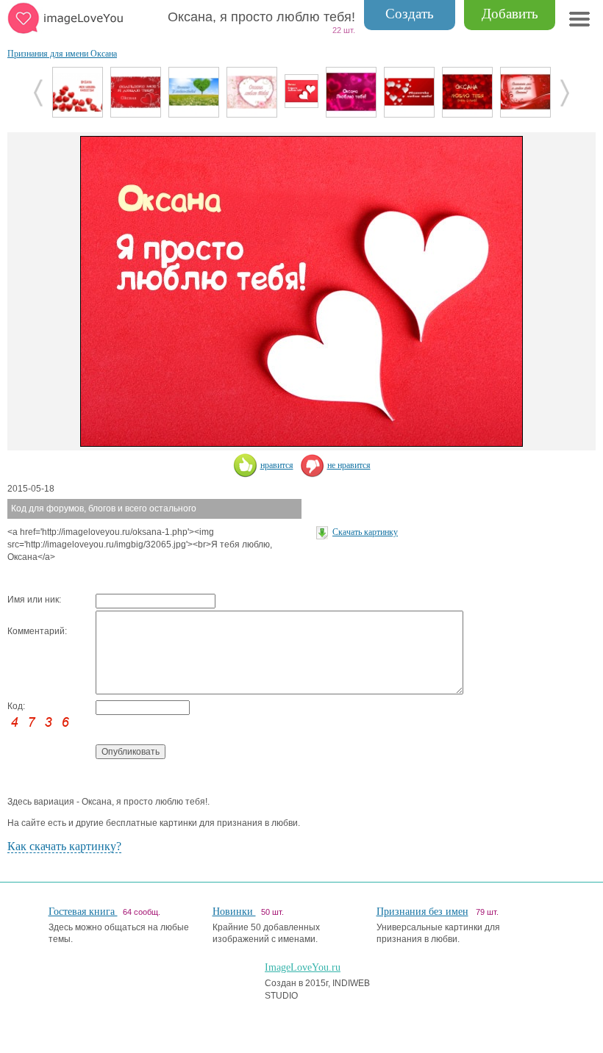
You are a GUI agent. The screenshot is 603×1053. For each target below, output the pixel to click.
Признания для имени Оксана (62, 53)
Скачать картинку (365, 532)
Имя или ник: (34, 599)
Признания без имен (422, 911)
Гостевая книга (83, 911)
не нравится (349, 465)
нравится (276, 465)
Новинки (234, 911)
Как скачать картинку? (64, 846)
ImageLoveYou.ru (302, 967)
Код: (16, 706)
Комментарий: (37, 631)
